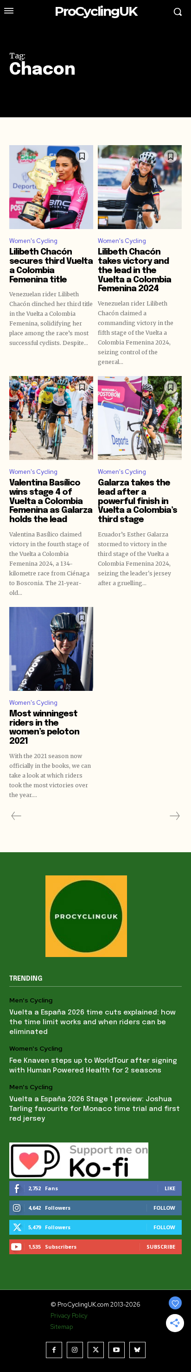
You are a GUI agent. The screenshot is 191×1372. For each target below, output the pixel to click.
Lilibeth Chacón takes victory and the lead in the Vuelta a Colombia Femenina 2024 (134, 270)
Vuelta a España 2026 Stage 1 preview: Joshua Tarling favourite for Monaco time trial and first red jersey (94, 1109)
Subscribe (160, 1246)
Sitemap (62, 1327)
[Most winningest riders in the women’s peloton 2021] (51, 649)
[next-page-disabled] (174, 816)
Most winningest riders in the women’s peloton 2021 (44, 728)
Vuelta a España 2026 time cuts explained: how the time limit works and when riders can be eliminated (92, 1022)
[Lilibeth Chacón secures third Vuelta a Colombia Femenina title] (51, 187)
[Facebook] (54, 1350)
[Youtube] (116, 1350)
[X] (96, 1350)
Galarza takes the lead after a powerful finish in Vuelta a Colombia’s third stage (137, 501)
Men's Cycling (30, 1000)
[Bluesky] (137, 1350)
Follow (164, 1207)
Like (170, 1188)
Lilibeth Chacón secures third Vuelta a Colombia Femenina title (51, 266)
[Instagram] (75, 1350)
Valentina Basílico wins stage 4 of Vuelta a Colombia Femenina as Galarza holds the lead (50, 501)
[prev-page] (16, 816)
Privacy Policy (69, 1316)
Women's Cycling (33, 241)
